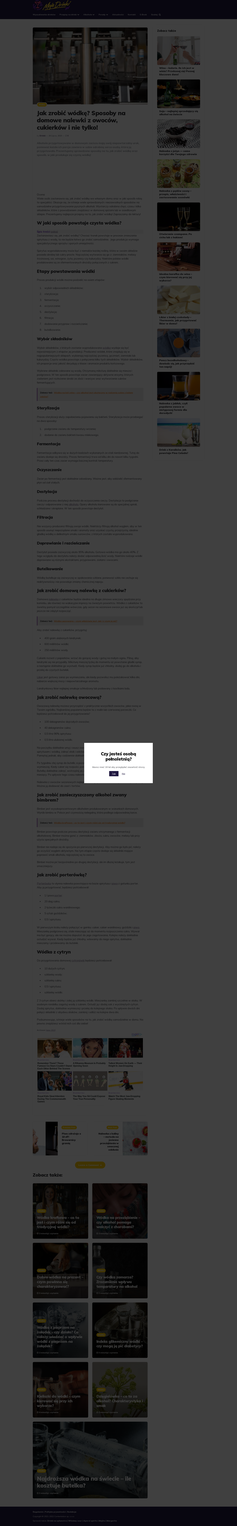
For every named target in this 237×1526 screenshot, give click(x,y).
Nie (123, 773)
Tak (114, 773)
